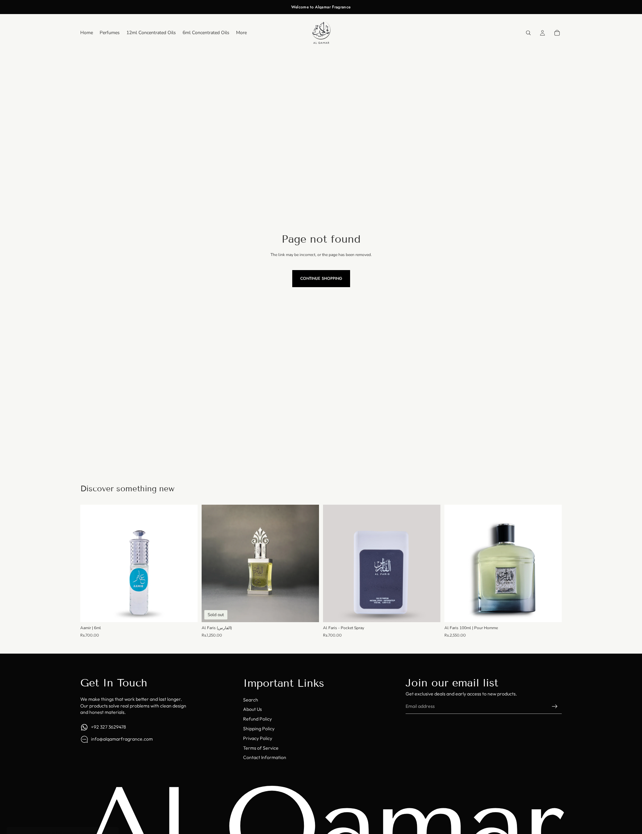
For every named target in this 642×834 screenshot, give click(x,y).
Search (250, 700)
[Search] (528, 32)
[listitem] (241, 33)
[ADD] (187, 612)
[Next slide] (430, 563)
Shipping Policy (259, 729)
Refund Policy (257, 719)
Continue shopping (321, 278)
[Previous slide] (333, 563)
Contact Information (264, 757)
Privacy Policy (257, 738)
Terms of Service (261, 748)
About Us (252, 709)
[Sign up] (555, 706)
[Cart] (557, 32)
